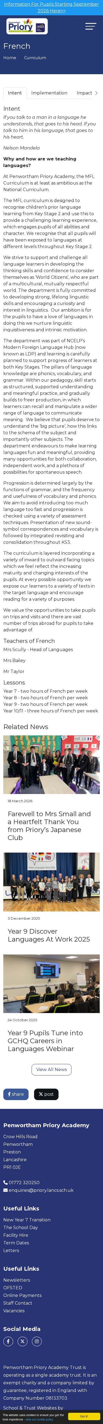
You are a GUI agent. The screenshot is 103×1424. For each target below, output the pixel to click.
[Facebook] (8, 1341)
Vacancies (13, 1310)
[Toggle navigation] (91, 26)
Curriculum (35, 57)
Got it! (84, 1416)
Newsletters (16, 1280)
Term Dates (16, 1242)
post (48, 1094)
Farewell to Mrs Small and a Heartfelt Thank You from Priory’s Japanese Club (49, 825)
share (17, 1094)
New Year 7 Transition (27, 1219)
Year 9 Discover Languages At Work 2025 (49, 935)
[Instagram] (37, 1341)
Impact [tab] (84, 93)
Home (9, 57)
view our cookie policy (39, 1419)
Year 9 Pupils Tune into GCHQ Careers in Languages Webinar (45, 1041)
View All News (51, 1069)
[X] (22, 1341)
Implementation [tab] (49, 93)
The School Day (20, 1227)
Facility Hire (15, 1235)
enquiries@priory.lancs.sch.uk (41, 1190)
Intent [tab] (15, 93)
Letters (11, 1250)
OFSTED (12, 1287)
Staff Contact (17, 1303)
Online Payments (22, 1295)
